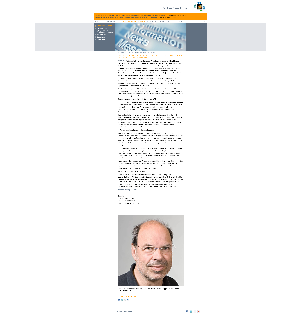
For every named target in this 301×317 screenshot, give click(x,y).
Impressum (119, 311)
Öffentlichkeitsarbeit (133, 22)
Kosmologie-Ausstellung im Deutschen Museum (105, 30)
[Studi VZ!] (199, 311)
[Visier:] (188, 311)
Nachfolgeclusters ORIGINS (179, 15)
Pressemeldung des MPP (127, 190)
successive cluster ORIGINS (168, 17)
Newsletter (101, 39)
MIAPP (170, 22)
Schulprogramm (156, 22)
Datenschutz (128, 311)
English (204, 22)
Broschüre (101, 37)
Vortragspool (102, 34)
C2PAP (179, 22)
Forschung (112, 22)
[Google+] (195, 311)
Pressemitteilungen (104, 26)
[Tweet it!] (192, 311)
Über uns (99, 22)
